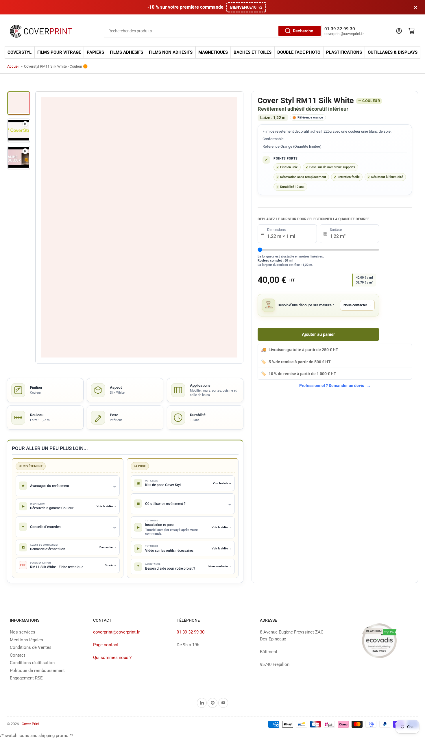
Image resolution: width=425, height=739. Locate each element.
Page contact (106, 644)
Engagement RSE (26, 678)
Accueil (13, 66)
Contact (17, 655)
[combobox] (213, 31)
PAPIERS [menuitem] (95, 52)
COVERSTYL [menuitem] (20, 52)
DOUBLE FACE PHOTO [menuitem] (298, 52)
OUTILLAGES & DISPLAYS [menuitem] (392, 52)
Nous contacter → (357, 305)
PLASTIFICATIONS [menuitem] (344, 52)
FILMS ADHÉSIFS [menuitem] (126, 52)
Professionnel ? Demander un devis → (335, 385)
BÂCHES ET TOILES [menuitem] (252, 52)
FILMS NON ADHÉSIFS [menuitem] (171, 52)
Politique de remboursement (37, 670)
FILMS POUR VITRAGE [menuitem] (59, 52)
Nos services (22, 632)
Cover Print (30, 724)
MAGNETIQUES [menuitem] (213, 52)
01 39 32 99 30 (190, 632)
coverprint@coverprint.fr (116, 632)
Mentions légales (26, 639)
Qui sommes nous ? (112, 657)
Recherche (303, 31)
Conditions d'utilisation (32, 662)
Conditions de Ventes (30, 647)
